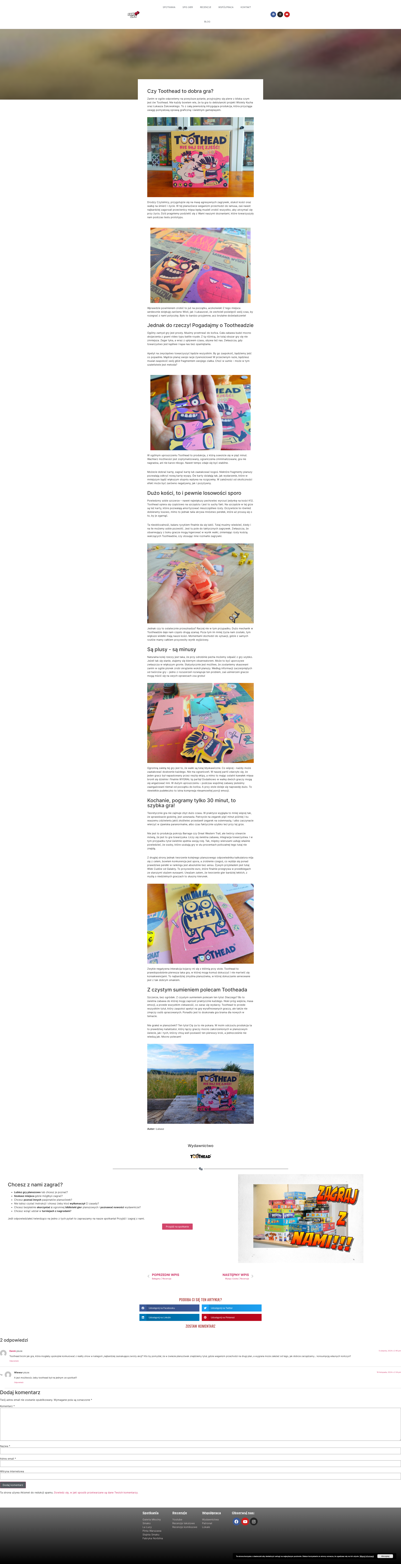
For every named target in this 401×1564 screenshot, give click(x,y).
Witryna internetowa (12, 1471)
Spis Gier (187, 7)
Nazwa (5, 1446)
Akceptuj (385, 1556)
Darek (12, 1351)
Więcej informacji (367, 1556)
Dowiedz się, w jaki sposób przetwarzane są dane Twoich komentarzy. (96, 1492)
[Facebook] (273, 14)
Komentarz (7, 1406)
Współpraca (225, 7)
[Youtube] (287, 14)
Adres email (8, 1458)
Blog (207, 21)
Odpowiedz (14, 1361)
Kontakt (246, 7)
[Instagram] (280, 14)
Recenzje (205, 7)
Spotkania (169, 7)
